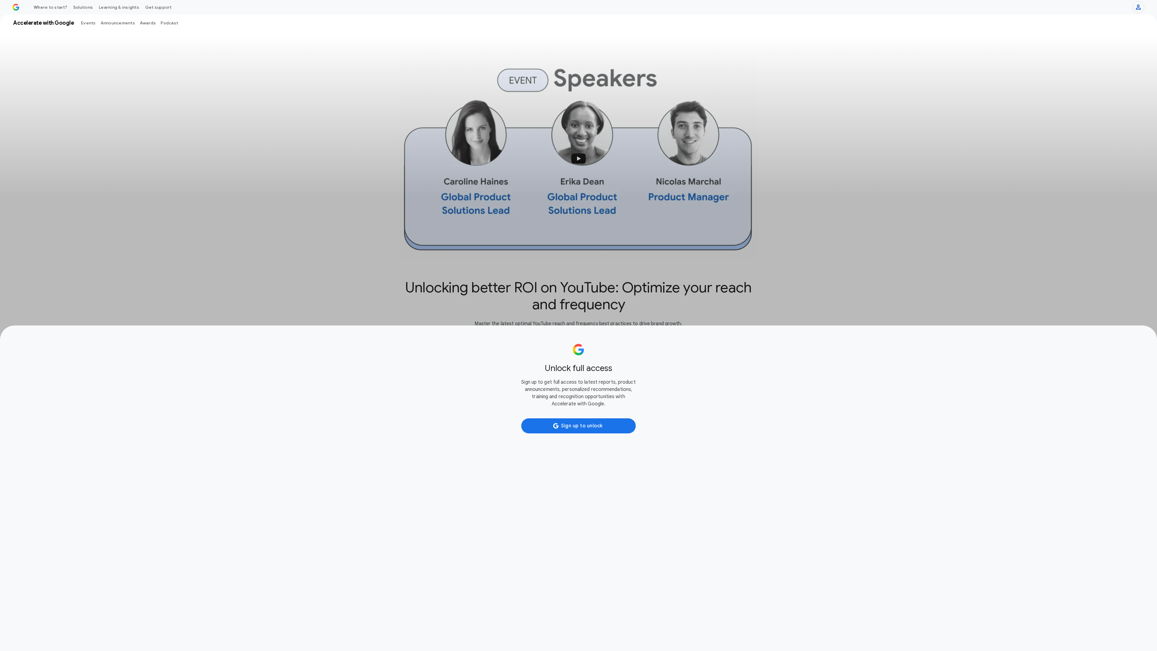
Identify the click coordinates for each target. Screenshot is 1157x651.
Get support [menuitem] (158, 7)
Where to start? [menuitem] (50, 7)
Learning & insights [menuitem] (119, 7)
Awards (148, 23)
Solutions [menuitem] (83, 7)
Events (88, 23)
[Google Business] (16, 7)
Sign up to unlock (582, 426)
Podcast (169, 23)
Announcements (118, 23)
